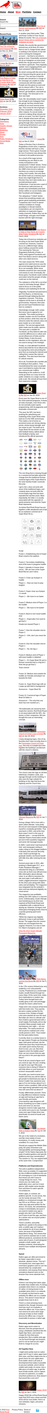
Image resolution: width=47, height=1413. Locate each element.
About (11, 12)
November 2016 (6, 109)
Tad (38, 1131)
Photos (2, 134)
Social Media (5, 141)
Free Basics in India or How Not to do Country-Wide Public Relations (32, 232)
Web (2, 143)
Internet (3, 128)
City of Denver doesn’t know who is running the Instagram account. (32, 40)
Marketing (4, 130)
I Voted (40, 139)
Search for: (4, 22)
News (2, 132)
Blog (18, 12)
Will (40, 28)
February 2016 (5, 111)
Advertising (4, 121)
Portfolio (26, 12)
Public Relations (6, 139)
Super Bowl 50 (6, 99)
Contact (37, 12)
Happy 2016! (42, 1390)
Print (2, 137)
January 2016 (5, 114)
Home (3, 12)
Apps (2, 124)
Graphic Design (6, 126)
